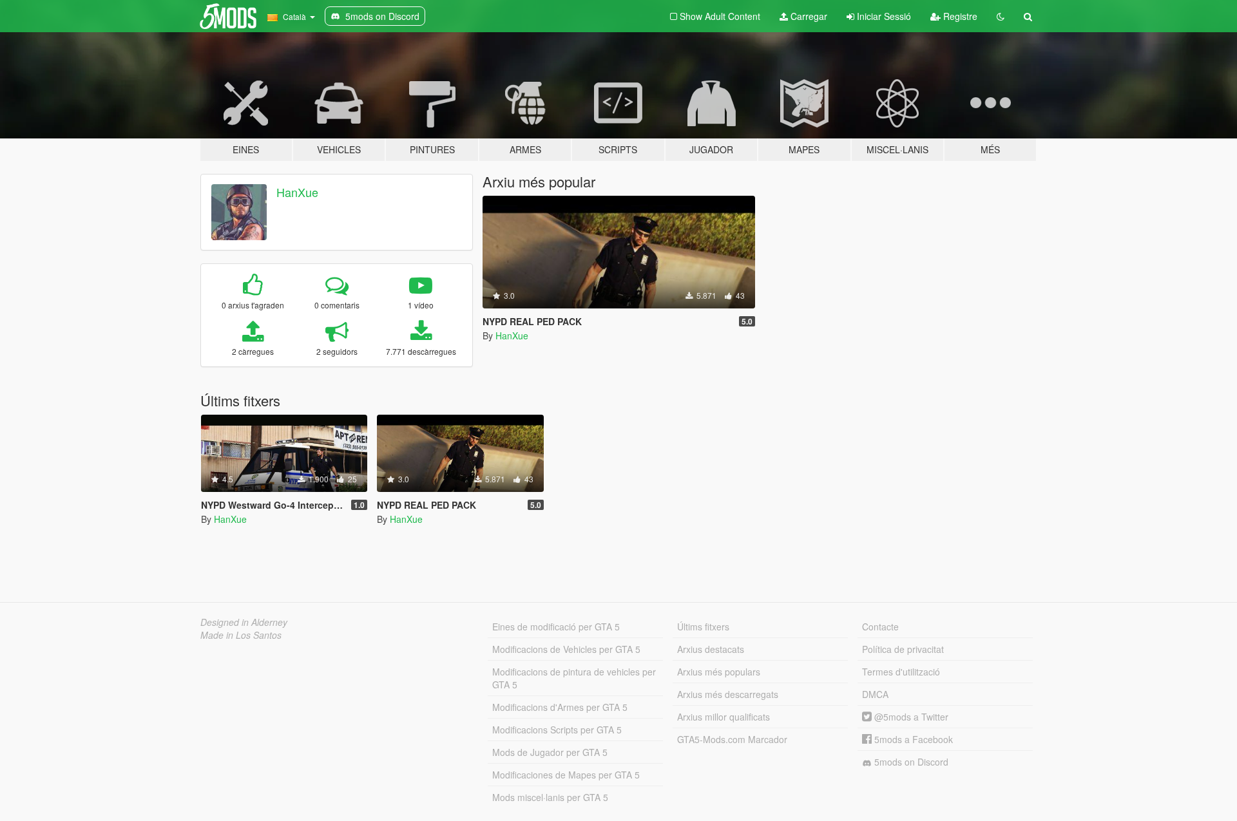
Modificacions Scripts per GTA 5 (557, 729)
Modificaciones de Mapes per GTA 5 (566, 774)
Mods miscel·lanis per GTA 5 (550, 797)
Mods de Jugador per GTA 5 (550, 752)
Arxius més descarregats (727, 694)
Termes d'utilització (901, 671)
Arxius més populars (718, 671)
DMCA (875, 694)
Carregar (807, 16)
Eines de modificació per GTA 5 (556, 626)
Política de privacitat (903, 649)
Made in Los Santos (241, 634)
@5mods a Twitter (910, 716)
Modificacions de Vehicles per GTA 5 (566, 649)
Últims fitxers (703, 626)
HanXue (297, 192)
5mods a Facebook (912, 739)
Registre (959, 16)
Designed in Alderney (243, 622)
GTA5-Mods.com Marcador (732, 739)
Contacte (880, 626)
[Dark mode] (1000, 16)
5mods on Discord (910, 761)
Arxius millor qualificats (723, 716)
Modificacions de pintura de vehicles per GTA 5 (574, 678)
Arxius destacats (710, 649)
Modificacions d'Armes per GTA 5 (560, 707)
